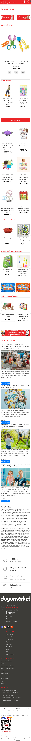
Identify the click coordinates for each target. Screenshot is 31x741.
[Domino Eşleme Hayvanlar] (23, 133)
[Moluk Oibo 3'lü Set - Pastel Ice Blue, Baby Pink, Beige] (7, 196)
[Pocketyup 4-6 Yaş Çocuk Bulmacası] (23, 196)
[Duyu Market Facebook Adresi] (2, 628)
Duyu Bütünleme (10, 642)
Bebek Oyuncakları (7, 206)
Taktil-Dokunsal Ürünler (7, 98)
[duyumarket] (10, 1)
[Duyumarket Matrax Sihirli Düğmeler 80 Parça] (23, 306)
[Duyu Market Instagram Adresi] (5, 628)
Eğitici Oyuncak (9, 634)
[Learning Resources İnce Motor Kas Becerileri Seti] (15, 43)
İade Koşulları (4, 673)
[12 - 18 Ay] (23, 17)
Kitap (7, 649)
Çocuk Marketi (9, 647)
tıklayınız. (18, 740)
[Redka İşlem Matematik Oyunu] (23, 230)
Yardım (2, 663)
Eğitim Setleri (24, 174)
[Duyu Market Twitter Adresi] (8, 628)
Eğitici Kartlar (23, 143)
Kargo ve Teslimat (5, 671)
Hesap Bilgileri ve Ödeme (7, 666)
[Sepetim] (28, 2)
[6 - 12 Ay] (7, 17)
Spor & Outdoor (10, 654)
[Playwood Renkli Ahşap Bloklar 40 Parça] (7, 306)
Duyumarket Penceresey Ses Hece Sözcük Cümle (23, 273)
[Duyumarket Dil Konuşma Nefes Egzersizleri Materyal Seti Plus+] (7, 261)
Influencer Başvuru (12, 621)
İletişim (10, 613)
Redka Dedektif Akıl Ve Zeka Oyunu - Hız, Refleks (8, 240)
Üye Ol (9, 619)
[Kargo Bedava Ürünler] (23, 287)
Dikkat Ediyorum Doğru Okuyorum (10, 700)
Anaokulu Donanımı (11, 637)
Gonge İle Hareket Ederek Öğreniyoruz (11, 697)
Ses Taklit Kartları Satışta (8, 695)
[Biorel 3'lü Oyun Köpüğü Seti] (7, 91)
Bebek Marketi (9, 644)
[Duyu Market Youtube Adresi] (11, 628)
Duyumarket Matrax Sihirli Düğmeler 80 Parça (23, 316)
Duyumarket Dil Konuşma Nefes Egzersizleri (8, 271)
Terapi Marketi (9, 639)
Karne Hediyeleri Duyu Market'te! (10, 692)
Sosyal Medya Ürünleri (6, 661)
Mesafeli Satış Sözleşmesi (7, 668)
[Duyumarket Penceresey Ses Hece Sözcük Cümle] (23, 262)
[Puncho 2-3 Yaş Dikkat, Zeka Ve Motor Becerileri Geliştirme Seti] (23, 164)
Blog (2, 681)
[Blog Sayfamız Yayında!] (15, 332)
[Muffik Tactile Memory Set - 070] (7, 164)
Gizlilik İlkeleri (4, 678)
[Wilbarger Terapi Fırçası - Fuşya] (23, 91)
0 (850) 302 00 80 (12, 608)
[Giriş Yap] (24, 2)
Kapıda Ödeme (5, 676)
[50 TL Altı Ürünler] (8, 287)
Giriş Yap (9, 616)
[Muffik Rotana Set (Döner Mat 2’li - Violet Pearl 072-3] (7, 133)
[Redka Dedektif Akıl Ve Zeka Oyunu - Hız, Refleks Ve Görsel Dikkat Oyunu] (7, 230)
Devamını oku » (5, 383)
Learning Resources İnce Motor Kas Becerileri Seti (16, 62)
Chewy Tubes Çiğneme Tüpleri (9, 690)
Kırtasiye (8, 651)
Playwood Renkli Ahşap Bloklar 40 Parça (8, 316)
